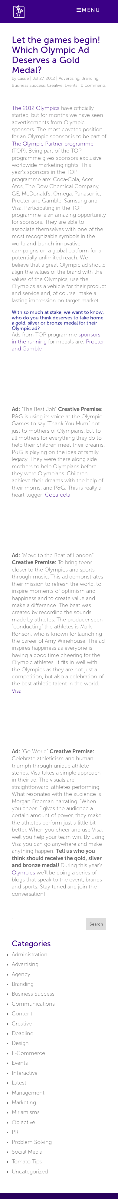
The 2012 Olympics (35, 108)
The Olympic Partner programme (52, 144)
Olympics (23, 873)
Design (20, 1043)
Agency (21, 974)
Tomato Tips (27, 1162)
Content (22, 1014)
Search (96, 924)
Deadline (22, 1033)
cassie (23, 78)
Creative (55, 85)
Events (71, 85)
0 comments (93, 85)
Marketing (24, 1102)
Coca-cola (57, 495)
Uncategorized (30, 1172)
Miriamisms (26, 1112)
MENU (91, 10)
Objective (23, 1122)
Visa (16, 691)
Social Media (27, 1152)
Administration (30, 954)
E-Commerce (28, 1053)
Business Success (28, 85)
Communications (33, 1004)
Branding (89, 78)
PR (15, 1132)
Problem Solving (32, 1142)
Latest (19, 1083)
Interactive (25, 1073)
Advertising (69, 78)
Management (28, 1093)
